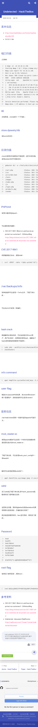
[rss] (3, 716)
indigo (33, 724)
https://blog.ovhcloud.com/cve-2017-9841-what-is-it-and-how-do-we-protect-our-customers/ (20, 240)
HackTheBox (7, 656)
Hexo (24, 724)
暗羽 (33, 644)
